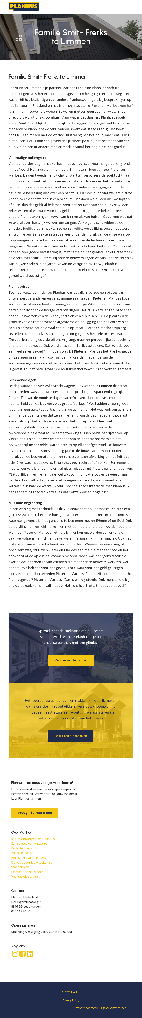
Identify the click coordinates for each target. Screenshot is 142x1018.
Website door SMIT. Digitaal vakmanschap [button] (100, 1008)
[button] (131, 7)
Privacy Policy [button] (71, 1000)
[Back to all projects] (19, 37)
